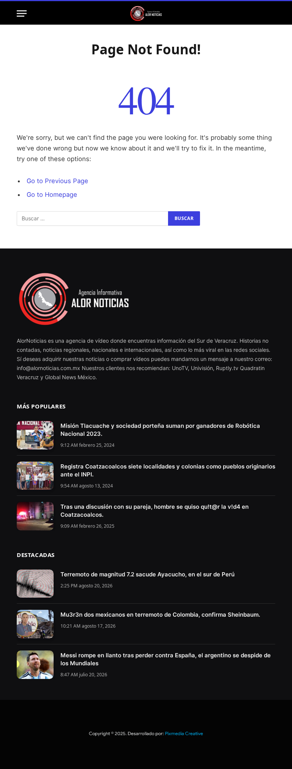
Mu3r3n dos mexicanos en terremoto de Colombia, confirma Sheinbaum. (160, 614)
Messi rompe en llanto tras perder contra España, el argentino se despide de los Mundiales (165, 659)
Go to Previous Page (57, 181)
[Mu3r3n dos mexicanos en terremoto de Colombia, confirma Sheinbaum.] (35, 624)
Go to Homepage (52, 194)
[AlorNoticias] (146, 13)
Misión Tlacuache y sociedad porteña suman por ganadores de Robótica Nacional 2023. (160, 429)
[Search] (271, 13)
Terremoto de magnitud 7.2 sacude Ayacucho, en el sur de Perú (147, 574)
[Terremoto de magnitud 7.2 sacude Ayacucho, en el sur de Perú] (35, 584)
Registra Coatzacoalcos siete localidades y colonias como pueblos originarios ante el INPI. (167, 470)
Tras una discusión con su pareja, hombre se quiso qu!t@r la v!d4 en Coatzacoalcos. (154, 510)
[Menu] (22, 13)
